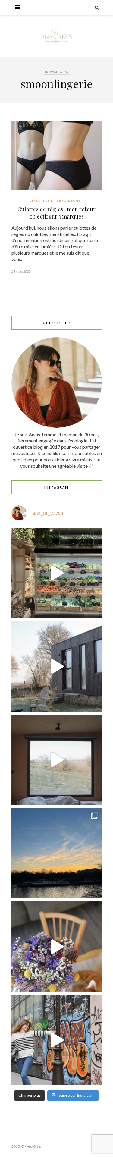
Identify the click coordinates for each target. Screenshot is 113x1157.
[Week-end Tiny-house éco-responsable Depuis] (56, 760)
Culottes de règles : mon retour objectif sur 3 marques (56, 213)
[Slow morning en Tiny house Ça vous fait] (56, 666)
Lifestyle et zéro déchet (56, 200)
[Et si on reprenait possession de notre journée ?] (56, 946)
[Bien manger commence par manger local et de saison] (56, 573)
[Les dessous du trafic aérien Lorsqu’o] (56, 853)
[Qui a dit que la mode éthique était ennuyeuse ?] (56, 1040)
